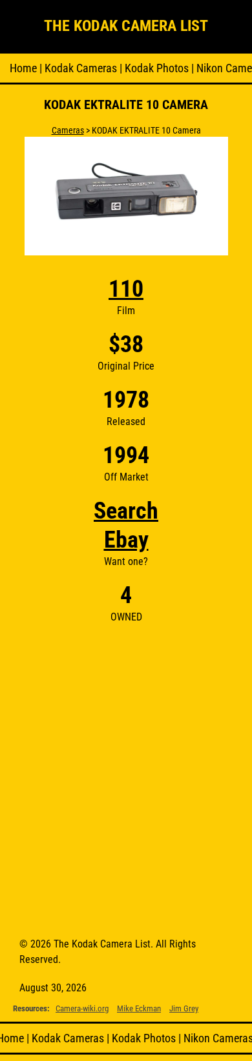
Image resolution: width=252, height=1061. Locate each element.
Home (23, 68)
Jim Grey (183, 1008)
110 (126, 288)
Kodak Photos (157, 68)
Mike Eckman (139, 1008)
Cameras (68, 130)
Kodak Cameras (81, 68)
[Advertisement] (126, 775)
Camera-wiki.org (82, 1008)
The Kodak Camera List (126, 26)
